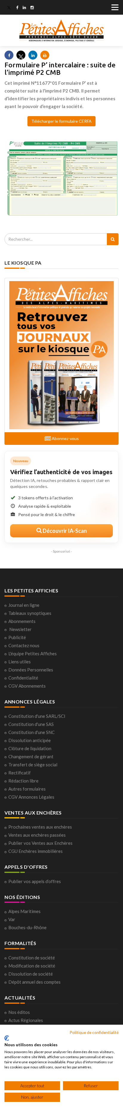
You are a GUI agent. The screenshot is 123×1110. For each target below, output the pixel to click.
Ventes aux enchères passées (37, 835)
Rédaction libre (23, 780)
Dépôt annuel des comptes (34, 982)
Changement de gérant (30, 756)
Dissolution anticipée (29, 740)
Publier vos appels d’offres (34, 881)
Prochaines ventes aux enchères (40, 827)
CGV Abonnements (27, 686)
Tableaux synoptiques (29, 613)
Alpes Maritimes (24, 911)
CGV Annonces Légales (31, 797)
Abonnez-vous (65, 438)
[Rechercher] (113, 239)
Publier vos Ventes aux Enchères (40, 843)
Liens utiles (19, 661)
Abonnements (22, 621)
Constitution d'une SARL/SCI (36, 716)
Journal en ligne (23, 605)
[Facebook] (17, 8)
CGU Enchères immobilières (35, 851)
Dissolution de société (30, 973)
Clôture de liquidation (29, 748)
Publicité (17, 637)
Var (11, 919)
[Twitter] (8, 8)
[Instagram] (32, 8)
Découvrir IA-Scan (64, 530)
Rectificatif (19, 772)
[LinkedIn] (24, 8)
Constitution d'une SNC (31, 732)
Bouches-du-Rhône (27, 927)
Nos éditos (19, 1012)
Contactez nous (23, 645)
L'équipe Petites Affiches (32, 653)
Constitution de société (31, 957)
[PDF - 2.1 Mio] (61, 178)
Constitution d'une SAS (31, 724)
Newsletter (20, 629)
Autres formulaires (27, 788)
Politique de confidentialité (94, 1032)
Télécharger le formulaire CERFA (61, 121)
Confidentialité (23, 677)
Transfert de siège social (32, 764)
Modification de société (31, 965)
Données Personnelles (30, 669)
